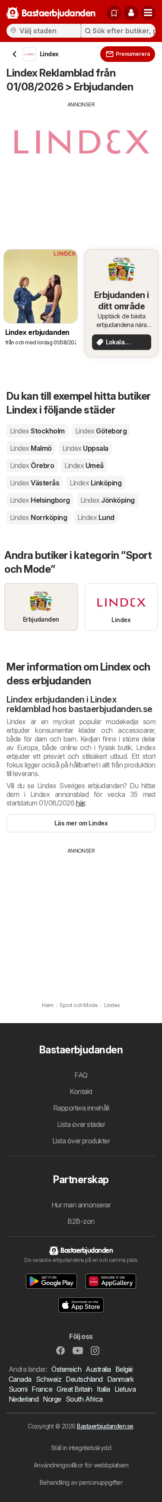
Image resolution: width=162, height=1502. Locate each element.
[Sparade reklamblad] (114, 13)
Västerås (34, 482)
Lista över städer (81, 1124)
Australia (98, 1369)
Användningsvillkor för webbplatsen (81, 1465)
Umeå (83, 465)
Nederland (23, 1399)
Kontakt (81, 1091)
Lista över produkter (81, 1140)
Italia (103, 1389)
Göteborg (101, 431)
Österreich (66, 1369)
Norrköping (38, 517)
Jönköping (107, 500)
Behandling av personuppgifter (81, 1482)
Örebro (32, 465)
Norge (52, 1399)
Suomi (18, 1389)
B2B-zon (80, 1221)
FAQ (80, 1075)
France (42, 1389)
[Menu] (148, 13)
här (80, 803)
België (124, 1369)
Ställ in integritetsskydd (81, 1447)
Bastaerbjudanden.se (105, 1426)
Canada (20, 1379)
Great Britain (74, 1389)
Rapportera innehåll (81, 1108)
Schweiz (48, 1379)
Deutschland (84, 1379)
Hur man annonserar (81, 1204)
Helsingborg (40, 500)
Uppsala (85, 448)
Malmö (31, 448)
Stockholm (37, 431)
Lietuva (125, 1389)
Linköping (95, 482)
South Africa (84, 1399)
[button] (131, 13)
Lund (95, 517)
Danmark (120, 1379)
